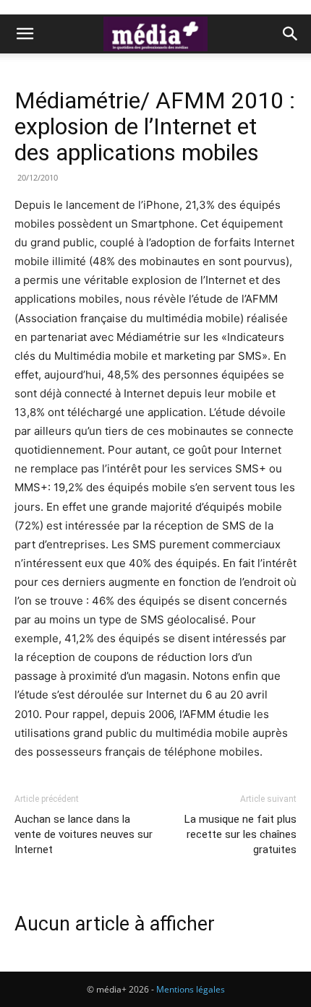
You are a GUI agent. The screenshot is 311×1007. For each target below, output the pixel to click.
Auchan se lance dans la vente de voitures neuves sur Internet (83, 834)
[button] (24, 33)
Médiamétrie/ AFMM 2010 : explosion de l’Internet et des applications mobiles (154, 126)
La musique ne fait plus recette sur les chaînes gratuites (240, 834)
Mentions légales (190, 989)
